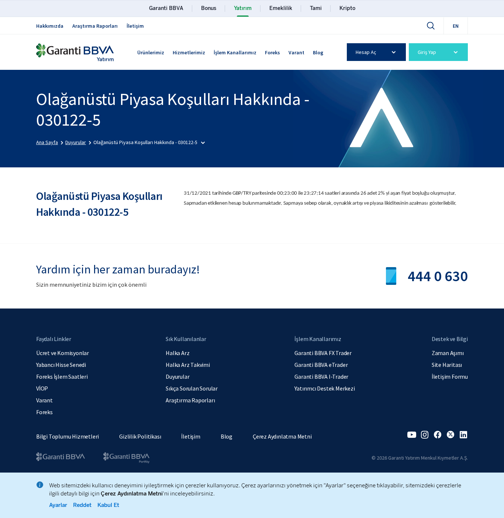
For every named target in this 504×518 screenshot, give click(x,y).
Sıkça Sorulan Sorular (192, 388)
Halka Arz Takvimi (188, 364)
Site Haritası (447, 364)
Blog (318, 52)
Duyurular (177, 376)
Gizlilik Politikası (140, 436)
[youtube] (411, 434)
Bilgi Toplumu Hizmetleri (67, 436)
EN (456, 26)
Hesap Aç (366, 52)
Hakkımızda (49, 26)
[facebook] (437, 434)
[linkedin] (463, 434)
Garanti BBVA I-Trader (321, 376)
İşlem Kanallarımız (235, 52)
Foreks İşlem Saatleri (62, 376)
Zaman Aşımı (448, 353)
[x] (450, 434)
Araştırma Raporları (95, 26)
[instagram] (424, 434)
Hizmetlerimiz (189, 52)
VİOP (42, 388)
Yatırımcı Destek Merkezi (324, 388)
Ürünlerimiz (150, 52)
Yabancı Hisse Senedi (61, 364)
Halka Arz (177, 353)
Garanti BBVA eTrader (321, 364)
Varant (296, 52)
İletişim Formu (450, 376)
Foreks (272, 52)
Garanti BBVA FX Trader (323, 353)
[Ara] (431, 25)
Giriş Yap (427, 52)
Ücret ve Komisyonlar (62, 353)
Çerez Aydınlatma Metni (282, 436)
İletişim (135, 26)
